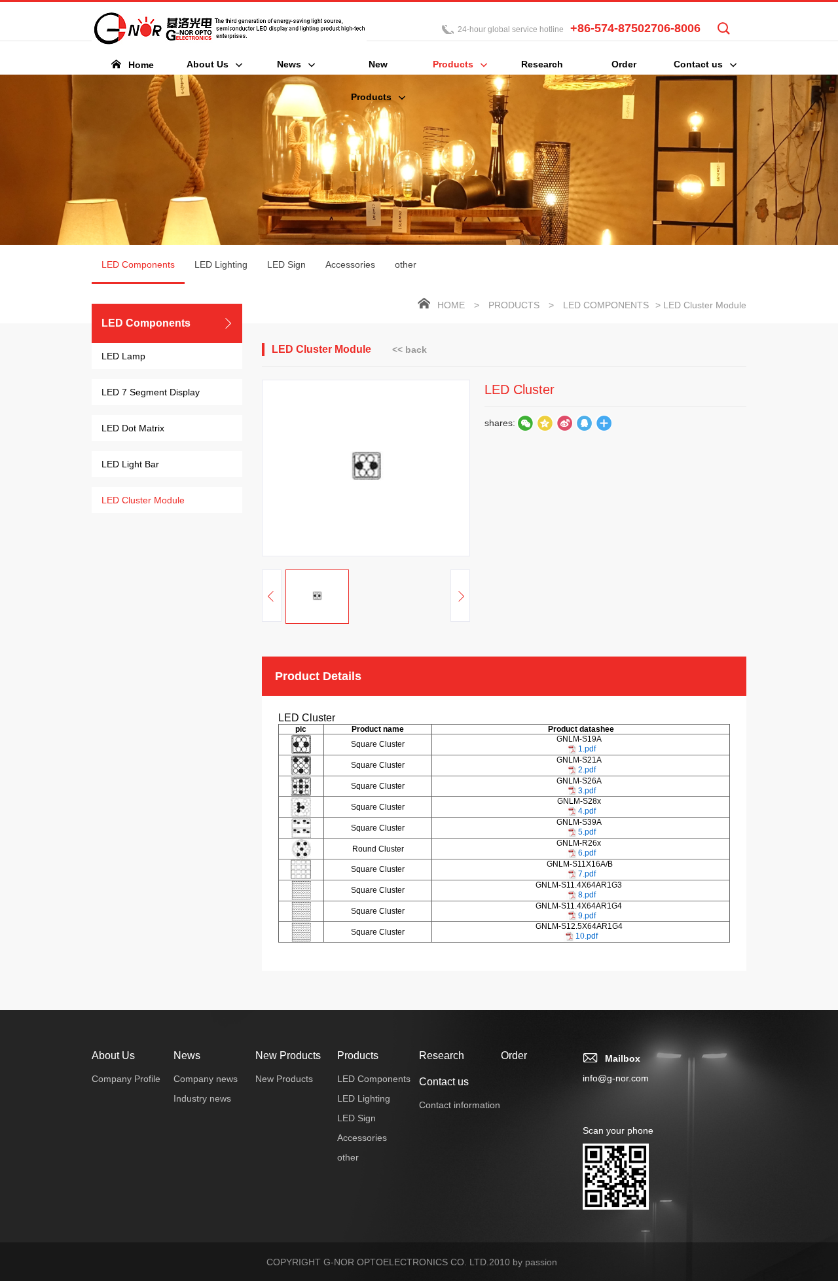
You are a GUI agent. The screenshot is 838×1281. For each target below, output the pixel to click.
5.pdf (587, 832)
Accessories (350, 264)
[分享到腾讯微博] (544, 422)
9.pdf (587, 915)
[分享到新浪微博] (564, 422)
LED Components (138, 264)
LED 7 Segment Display (150, 392)
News (186, 1055)
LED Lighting (220, 264)
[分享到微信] (525, 422)
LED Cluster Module (143, 500)
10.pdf (586, 936)
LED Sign (286, 264)
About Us (113, 1055)
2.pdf (587, 769)
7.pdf (587, 873)
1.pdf (587, 748)
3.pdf (587, 790)
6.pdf (587, 852)
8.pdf (587, 894)
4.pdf (587, 811)
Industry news (202, 1098)
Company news (205, 1079)
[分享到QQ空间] (583, 422)
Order (514, 1055)
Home (451, 305)
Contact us (444, 1081)
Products (513, 305)
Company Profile (126, 1079)
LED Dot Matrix (132, 428)
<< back (409, 349)
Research (441, 1055)
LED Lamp (123, 356)
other (405, 264)
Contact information (459, 1105)
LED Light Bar (130, 464)
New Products (288, 1055)
